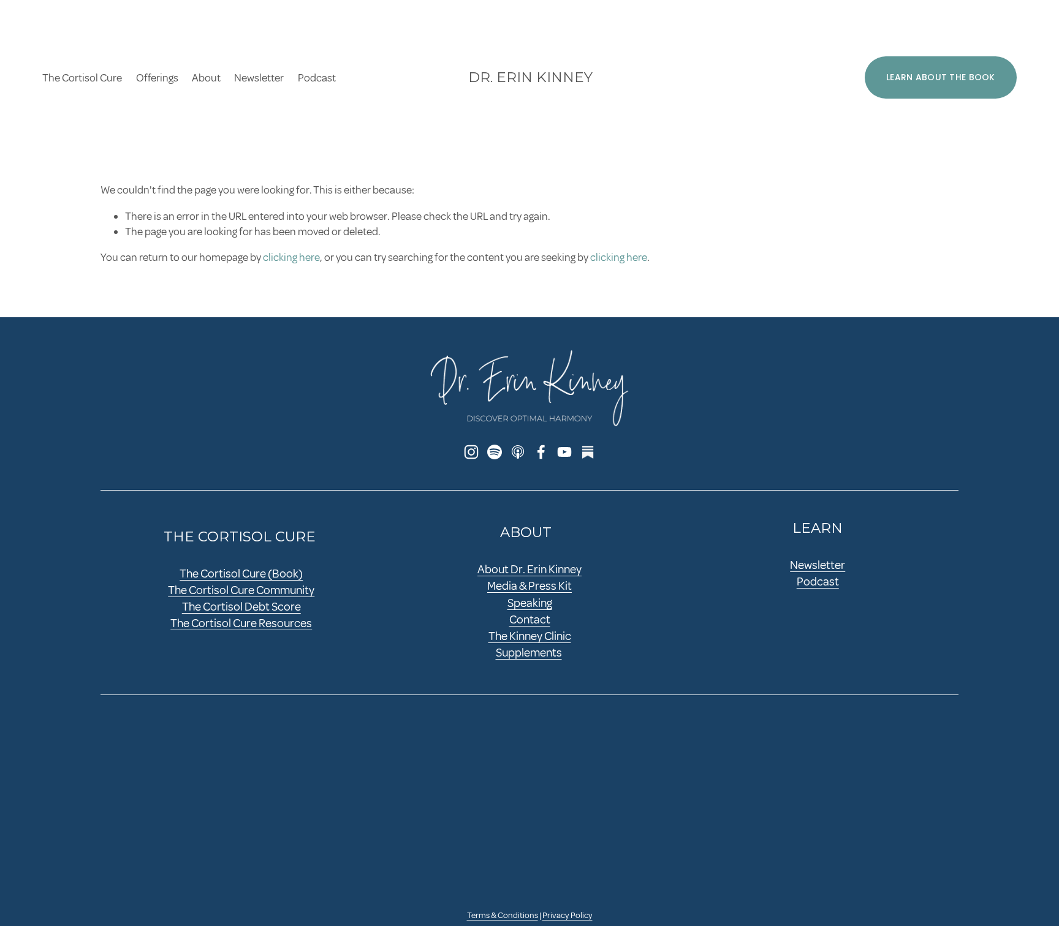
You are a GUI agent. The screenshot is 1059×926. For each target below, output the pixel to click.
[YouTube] (564, 452)
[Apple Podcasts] (518, 452)
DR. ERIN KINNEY (530, 77)
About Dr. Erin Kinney (529, 569)
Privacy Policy (567, 915)
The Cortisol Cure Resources (241, 623)
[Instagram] (471, 452)
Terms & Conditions (502, 915)
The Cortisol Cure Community (241, 590)
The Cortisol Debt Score (241, 607)
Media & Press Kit (529, 586)
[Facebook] (541, 452)
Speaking (529, 603)
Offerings (157, 78)
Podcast (317, 78)
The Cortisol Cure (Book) (241, 574)
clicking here (291, 257)
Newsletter (259, 78)
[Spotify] (494, 452)
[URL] (587, 452)
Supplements (529, 653)
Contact (529, 619)
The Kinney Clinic (529, 636)
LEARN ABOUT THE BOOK (940, 77)
